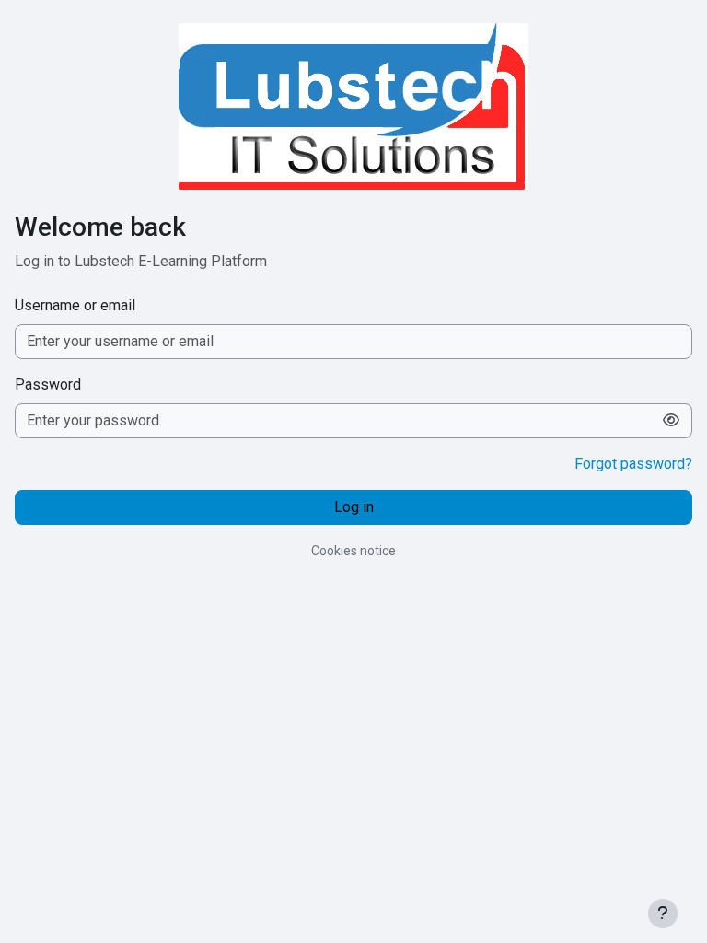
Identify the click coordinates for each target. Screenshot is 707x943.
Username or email (75, 305)
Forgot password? (633, 463)
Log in (354, 507)
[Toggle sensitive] (671, 420)
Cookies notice (353, 550)
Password (48, 384)
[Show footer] (663, 913)
